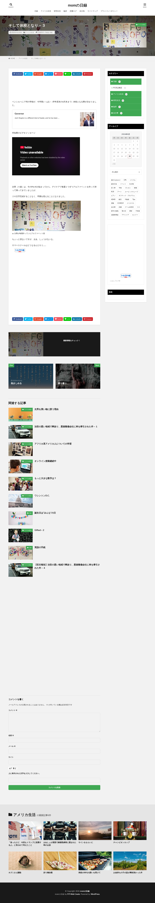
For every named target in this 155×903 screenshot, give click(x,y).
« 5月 (114, 164)
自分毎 (82, 11)
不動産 (127, 199)
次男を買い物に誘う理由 (46, 409)
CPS (125, 180)
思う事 (113, 188)
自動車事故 (114, 215)
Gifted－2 (39, 530)
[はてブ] (48, 74)
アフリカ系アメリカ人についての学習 (53, 444)
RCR (112, 191)
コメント (12, 710)
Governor (19, 114)
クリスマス (130, 203)
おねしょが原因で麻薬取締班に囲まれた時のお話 (59, 844)
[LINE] (67, 74)
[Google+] (38, 74)
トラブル (133, 180)
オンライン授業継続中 (45, 461)
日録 (36, 11)
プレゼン (128, 188)
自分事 (117, 113)
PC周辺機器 (119, 88)
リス (138, 207)
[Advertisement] (54, 89)
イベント (123, 184)
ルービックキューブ (131, 191)
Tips (133, 199)
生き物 (131, 184)
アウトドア (125, 215)
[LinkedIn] (77, 74)
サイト (11, 757)
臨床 (65, 11)
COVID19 (40, 32)
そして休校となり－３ (38, 58)
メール (12, 746)
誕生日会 (114, 184)
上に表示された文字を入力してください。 (24, 773)
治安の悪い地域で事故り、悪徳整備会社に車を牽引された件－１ (66, 427)
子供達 (46, 32)
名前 (11, 735)
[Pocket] (58, 74)
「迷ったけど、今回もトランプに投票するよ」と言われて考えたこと (24, 844)
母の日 (124, 211)
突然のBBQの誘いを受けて (89, 873)
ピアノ (113, 195)
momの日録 (77, 5)
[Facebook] (17, 74)
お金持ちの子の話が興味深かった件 (127, 873)
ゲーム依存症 (129, 207)
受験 (112, 203)
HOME (13, 58)
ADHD (113, 199)
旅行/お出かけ (115, 180)
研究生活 (57, 11)
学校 (51, 32)
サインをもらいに (85, 842)
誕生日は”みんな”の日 (45, 513)
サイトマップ (93, 11)
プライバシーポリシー (109, 11)
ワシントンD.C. (42, 496)
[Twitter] (28, 74)
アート (119, 191)
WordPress (95, 894)
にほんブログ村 (115, 281)
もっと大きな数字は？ (45, 478)
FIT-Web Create (73, 894)
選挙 (130, 211)
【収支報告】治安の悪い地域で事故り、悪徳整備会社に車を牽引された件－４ (67, 566)
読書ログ (73, 11)
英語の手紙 (40, 547)
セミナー (135, 215)
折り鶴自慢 (48, 873)
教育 (120, 199)
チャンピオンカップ (121, 842)
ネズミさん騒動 (14, 873)
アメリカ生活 (46, 11)
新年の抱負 (114, 211)
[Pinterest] (88, 74)
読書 (120, 207)
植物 (135, 188)
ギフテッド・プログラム (127, 195)
